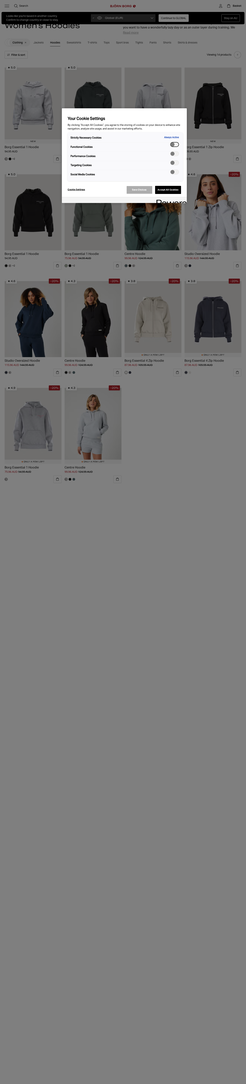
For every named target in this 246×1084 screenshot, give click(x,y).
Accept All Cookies (168, 189)
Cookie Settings (76, 189)
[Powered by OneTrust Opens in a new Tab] (170, 200)
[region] (124, 155)
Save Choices (139, 189)
